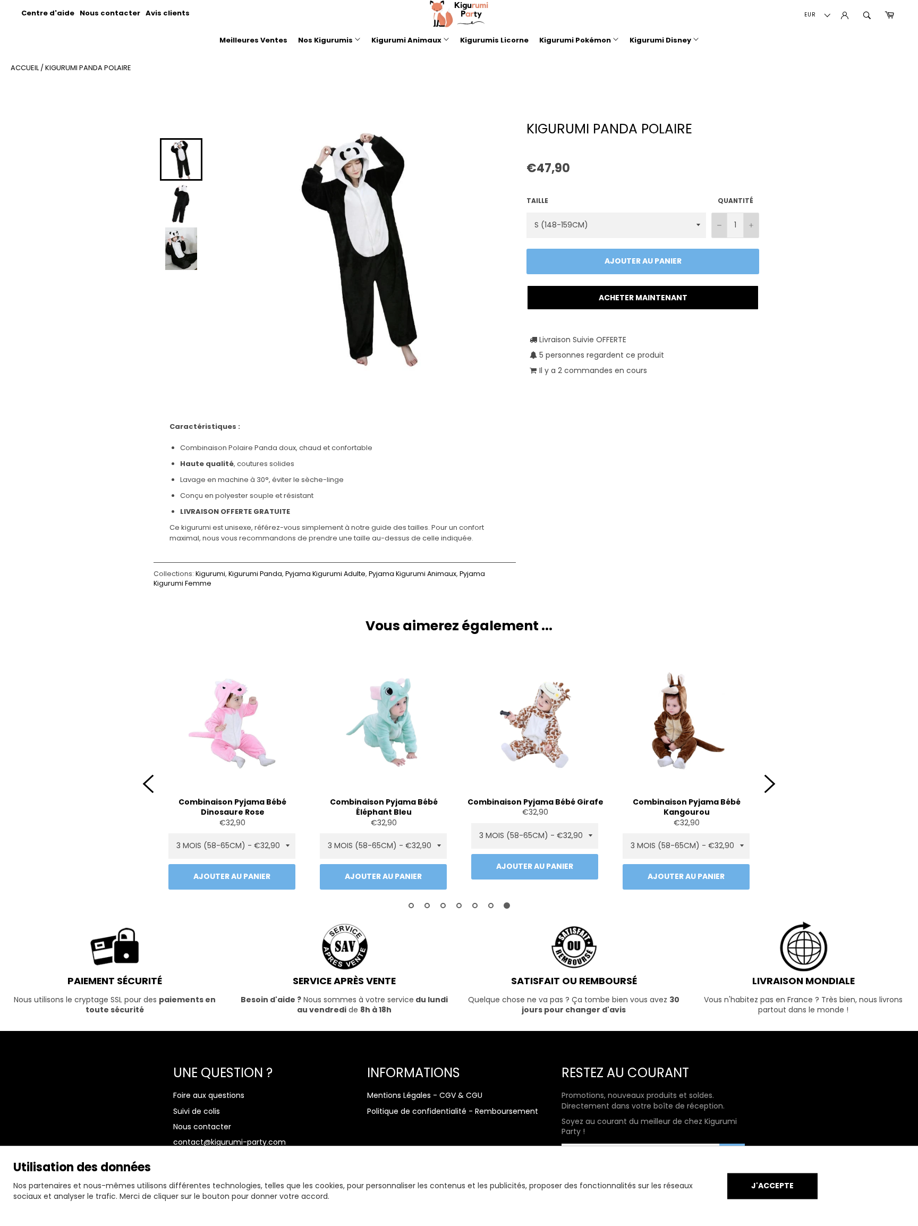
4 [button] (459, 905)
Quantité (735, 201)
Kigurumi (210, 573)
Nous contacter (110, 13)
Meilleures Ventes (253, 40)
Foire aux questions (208, 1095)
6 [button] (491, 905)
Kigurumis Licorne (494, 40)
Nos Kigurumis (326, 40)
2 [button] (427, 905)
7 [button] (507, 905)
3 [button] (443, 905)
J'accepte (772, 1185)
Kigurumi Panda (255, 573)
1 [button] (411, 905)
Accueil (25, 68)
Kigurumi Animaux (407, 40)
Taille (537, 201)
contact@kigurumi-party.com (229, 1142)
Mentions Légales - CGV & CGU (424, 1095)
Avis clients (168, 13)
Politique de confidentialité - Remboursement (452, 1111)
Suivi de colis (196, 1111)
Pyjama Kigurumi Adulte (325, 573)
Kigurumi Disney (661, 40)
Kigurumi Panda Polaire (88, 68)
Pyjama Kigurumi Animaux (412, 573)
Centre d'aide (47, 13)
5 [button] (475, 905)
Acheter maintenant (643, 297)
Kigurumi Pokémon (576, 40)
